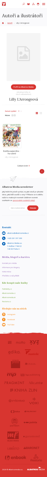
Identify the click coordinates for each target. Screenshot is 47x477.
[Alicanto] (35, 382)
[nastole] (32, 352)
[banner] (4, 4)
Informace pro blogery (11, 267)
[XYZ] (34, 342)
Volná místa (6, 271)
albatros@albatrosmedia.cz (18, 233)
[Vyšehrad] (16, 401)
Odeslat (33, 208)
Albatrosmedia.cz (9, 293)
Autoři (9, 23)
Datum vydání (10, 111)
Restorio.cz (6, 301)
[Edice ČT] (15, 412)
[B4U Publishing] (30, 374)
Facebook (11, 319)
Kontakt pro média (9, 263)
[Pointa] (30, 422)
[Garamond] (31, 436)
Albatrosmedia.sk (9, 297)
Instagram (11, 314)
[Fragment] (14, 382)
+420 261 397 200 (14, 238)
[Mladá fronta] (13, 436)
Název (7, 115)
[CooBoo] (10, 342)
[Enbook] (15, 458)
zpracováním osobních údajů (24, 200)
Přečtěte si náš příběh (10, 276)
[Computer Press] (15, 364)
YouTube (10, 324)
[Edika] (14, 352)
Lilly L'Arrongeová (11, 157)
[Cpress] (30, 364)
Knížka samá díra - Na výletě (11, 152)
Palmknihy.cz (7, 289)
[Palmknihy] (30, 412)
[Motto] (20, 342)
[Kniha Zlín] (23, 390)
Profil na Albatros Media (23, 87)
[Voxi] (34, 401)
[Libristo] (13, 448)
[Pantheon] (14, 422)
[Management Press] (11, 374)
